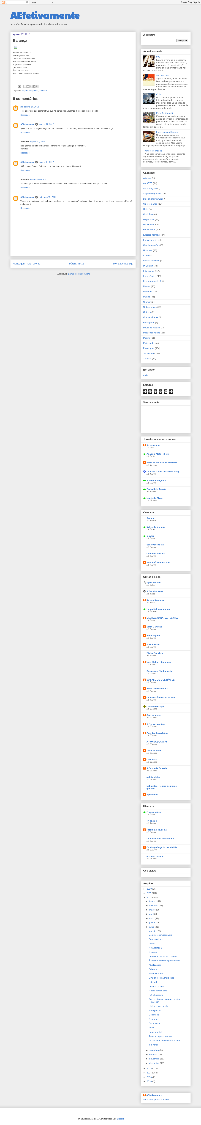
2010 (149, 889)
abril (151, 914)
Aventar (151, 518)
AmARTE (147, 183)
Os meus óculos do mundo (161, 697)
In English (148, 265)
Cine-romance (150, 204)
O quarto (153, 1019)
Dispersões (148, 219)
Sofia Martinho (154, 626)
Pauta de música (151, 327)
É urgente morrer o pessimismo (164, 960)
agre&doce (152, 794)
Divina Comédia (155, 653)
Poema (146, 338)
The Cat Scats (154, 750)
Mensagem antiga (123, 263)
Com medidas (156, 939)
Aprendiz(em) (150, 188)
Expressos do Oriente (167, 132)
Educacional (149, 229)
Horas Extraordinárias (158, 609)
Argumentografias (30, 90)
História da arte (156, 986)
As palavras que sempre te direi (164, 1040)
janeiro (153, 901)
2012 (149, 897)
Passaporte (149, 322)
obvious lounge (155, 856)
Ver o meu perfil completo (156, 1099)
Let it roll (153, 982)
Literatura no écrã (152, 281)
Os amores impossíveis (160, 935)
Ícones (146, 255)
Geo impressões (151, 245)
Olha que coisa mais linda (161, 977)
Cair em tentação (156, 706)
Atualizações (155, 965)
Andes (152, 943)
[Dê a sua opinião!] (28, 86)
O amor (147, 302)
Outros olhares (150, 317)
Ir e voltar (153, 1044)
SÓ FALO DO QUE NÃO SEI (161, 680)
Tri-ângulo (152, 821)
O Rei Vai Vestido (156, 724)
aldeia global (153, 777)
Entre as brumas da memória (162, 462)
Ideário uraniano (151, 260)
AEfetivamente (45, 14)
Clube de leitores (156, 553)
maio (152, 918)
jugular (150, 536)
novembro (154, 1058)
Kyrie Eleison (154, 582)
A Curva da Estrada (157, 768)
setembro (154, 1050)
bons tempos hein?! (157, 688)
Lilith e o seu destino (159, 1006)
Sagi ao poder (154, 715)
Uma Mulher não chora (159, 662)
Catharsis (152, 759)
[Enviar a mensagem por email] (25, 86)
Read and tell (155, 1032)
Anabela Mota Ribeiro (158, 454)
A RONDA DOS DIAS (157, 741)
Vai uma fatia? (163, 75)
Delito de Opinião (156, 527)
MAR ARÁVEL (154, 644)
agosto (153, 931)
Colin (145, 209)
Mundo (146, 296)
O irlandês (154, 1014)
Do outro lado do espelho (160, 838)
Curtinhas (148, 214)
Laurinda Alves (155, 498)
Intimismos (148, 271)
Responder (25, 115)
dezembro (154, 1063)
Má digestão (155, 1010)
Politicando (148, 343)
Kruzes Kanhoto (155, 600)
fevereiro (154, 905)
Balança (153, 969)
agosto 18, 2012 (46, 162)
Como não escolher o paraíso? (164, 956)
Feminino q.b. (150, 240)
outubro (153, 1054)
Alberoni (147, 178)
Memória (147, 291)
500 (158, 56)
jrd (21, 107)
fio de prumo (153, 445)
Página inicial (76, 263)
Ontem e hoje (150, 307)
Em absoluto (155, 1023)
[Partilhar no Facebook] (33, 86)
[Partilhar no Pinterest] (36, 86)
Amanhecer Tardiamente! (160, 671)
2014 (149, 1072)
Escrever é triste (155, 544)
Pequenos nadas (151, 332)
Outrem (147, 312)
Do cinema (148, 224)
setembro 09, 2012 (38, 179)
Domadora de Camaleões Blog (163, 471)
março (152, 909)
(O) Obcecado (156, 995)
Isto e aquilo (153, 635)
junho (152, 922)
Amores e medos (153, 150)
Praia (151, 1027)
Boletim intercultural (153, 199)
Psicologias (148, 348)
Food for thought (164, 113)
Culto (158, 94)
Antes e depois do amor (160, 1036)
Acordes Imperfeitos (157, 733)
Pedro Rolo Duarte (156, 489)
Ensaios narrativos (152, 235)
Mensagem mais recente (26, 263)
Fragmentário (154, 812)
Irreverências (149, 276)
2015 (149, 1077)
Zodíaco (43, 90)
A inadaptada (155, 947)
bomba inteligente (156, 480)
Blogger (120, 1119)
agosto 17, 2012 (31, 107)
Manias (146, 286)
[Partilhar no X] (31, 86)
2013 (149, 1068)
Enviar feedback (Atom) (79, 274)
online (146, 375)
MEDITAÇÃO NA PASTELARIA (162, 618)
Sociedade (148, 353)
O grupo (153, 952)
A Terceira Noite (155, 591)
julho (152, 927)
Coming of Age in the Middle (162, 847)
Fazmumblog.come (157, 829)
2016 (149, 1081)
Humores (147, 250)
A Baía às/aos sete (158, 990)
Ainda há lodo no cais (158, 562)
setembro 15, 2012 (47, 197)
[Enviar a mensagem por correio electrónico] (19, 86)
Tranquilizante (156, 973)
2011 (149, 893)
